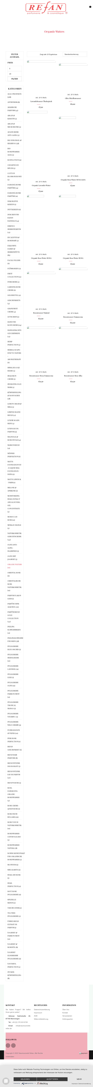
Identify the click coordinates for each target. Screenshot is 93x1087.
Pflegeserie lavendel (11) (12, 667)
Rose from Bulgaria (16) (12, 815)
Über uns (65, 1009)
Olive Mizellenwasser (73, 98)
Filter (14, 79)
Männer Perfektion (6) (13, 455)
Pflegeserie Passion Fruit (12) (13, 694)
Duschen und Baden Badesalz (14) (13, 218)
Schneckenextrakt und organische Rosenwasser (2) (16, 856)
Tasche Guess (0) (14, 908)
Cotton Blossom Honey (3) (14, 176)
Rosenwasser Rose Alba (73, 376)
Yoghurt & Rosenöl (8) (12, 945)
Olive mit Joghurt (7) (12, 557)
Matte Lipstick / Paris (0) (14, 481)
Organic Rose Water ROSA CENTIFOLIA (41, 259)
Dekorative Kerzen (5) (12, 203)
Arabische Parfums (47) (12, 109)
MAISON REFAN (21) (13, 446)
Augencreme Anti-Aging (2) (13, 133)
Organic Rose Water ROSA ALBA (73, 180)
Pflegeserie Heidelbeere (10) (13, 657)
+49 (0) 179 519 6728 (20, 1022)
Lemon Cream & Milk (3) (14, 405)
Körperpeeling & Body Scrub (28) (14, 395)
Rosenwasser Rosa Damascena (41, 376)
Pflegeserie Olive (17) (12, 684)
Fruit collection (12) (14, 275)
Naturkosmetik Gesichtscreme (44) (14, 536)
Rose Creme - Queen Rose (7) (13, 807)
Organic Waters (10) (14, 566)
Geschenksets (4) (13, 302)
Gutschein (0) (13, 317)
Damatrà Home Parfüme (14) (14, 186)
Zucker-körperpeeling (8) (14, 975)
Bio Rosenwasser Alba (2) (13, 151)
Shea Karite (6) (13, 870)
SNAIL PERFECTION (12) (14, 884)
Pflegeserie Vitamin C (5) (12, 715)
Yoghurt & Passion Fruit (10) (13, 936)
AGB (35, 1016)
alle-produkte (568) (14, 95)
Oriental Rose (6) (14, 574)
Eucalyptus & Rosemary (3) (13, 239)
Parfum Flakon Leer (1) (14, 597)
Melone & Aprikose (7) (12, 489)
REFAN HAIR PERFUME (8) (12, 756)
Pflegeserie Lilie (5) (12, 675)
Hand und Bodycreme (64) (14, 323)
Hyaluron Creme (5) (11, 377)
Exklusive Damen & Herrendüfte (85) (13, 250)
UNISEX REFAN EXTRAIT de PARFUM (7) (13, 924)
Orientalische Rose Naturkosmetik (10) (14, 586)
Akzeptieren (52, 1079)
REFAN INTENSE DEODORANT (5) (13, 764)
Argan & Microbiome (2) (14, 125)
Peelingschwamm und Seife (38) (15, 639)
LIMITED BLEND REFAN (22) (13, 413)
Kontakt (65, 1013)
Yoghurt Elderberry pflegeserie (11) (14, 955)
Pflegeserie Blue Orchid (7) (14, 648)
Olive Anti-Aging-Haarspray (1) (13, 548)
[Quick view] (79, 145)
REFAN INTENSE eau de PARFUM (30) (13, 774)
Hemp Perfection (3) (13, 343)
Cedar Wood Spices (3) (13, 166)
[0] (90, 9)
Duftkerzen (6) (14, 209)
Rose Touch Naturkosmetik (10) (14, 825)
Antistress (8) (13, 102)
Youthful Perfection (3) (13, 965)
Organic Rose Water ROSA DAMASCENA (73, 259)
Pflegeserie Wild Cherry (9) (14, 723)
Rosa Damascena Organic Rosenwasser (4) (13, 794)
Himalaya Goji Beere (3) (13, 369)
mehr (79, 1079)
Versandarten (67, 1016)
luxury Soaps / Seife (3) (13, 422)
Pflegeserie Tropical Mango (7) (12, 705)
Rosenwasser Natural (41, 313)
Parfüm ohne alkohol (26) (13, 605)
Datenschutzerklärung (42, 1009)
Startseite (35, 31)
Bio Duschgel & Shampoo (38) (14, 142)
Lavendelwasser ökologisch (41, 101)
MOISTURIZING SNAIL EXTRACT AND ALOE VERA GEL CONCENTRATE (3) (13, 504)
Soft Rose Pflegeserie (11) (14, 893)
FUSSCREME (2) (13, 282)
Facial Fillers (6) (13, 262)
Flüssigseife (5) (14, 268)
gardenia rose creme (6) (14, 288)
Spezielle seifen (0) (11, 901)
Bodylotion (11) (14, 160)
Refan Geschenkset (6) (14, 748)
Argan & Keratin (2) (12, 117)
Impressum (38, 1013)
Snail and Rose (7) (14, 876)
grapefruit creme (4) (12, 310)
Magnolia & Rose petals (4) (14, 438)
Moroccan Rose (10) (12, 518)
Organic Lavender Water (41, 185)
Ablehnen (25, 1079)
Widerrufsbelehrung (41, 1019)
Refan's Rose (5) (14, 783)
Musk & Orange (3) (14, 526)
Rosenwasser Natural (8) (13, 846)
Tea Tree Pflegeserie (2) (14, 914)
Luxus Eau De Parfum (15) (12, 430)
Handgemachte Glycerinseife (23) (14, 333)
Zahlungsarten (67, 1019)
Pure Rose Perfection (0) (13, 740)
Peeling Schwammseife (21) (14, 630)
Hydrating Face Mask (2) (14, 385)
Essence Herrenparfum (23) (14, 229)
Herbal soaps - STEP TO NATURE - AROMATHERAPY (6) (14, 356)
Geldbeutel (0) (14, 295)
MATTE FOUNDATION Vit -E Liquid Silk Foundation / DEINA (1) (14, 468)
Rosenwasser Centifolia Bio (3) (14, 837)
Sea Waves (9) (12, 865)
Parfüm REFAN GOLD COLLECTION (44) (13, 617)
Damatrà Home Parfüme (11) (14, 194)
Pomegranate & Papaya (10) (13, 731)
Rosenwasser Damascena (73, 317)
